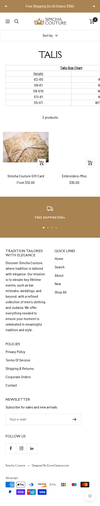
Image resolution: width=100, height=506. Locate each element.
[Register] (75, 419)
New (58, 284)
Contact (11, 385)
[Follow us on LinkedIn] (32, 448)
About (59, 275)
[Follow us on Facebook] (11, 448)
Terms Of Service (18, 360)
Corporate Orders (18, 377)
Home (59, 259)
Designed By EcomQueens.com (50, 465)
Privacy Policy (15, 352)
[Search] (16, 21)
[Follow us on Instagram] (21, 448)
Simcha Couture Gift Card (25, 176)
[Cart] (92, 21)
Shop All (60, 292)
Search (60, 267)
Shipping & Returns (20, 369)
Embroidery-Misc (74, 176)
